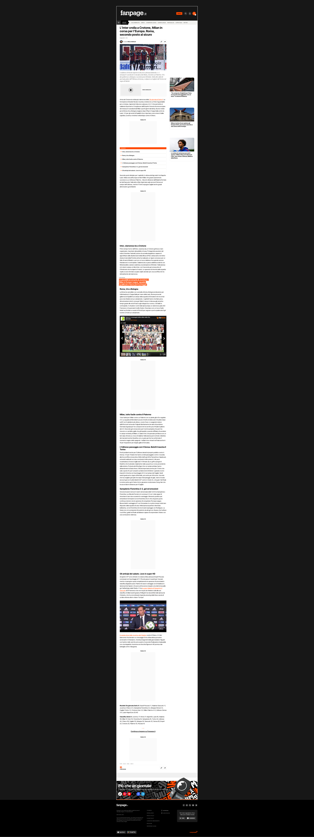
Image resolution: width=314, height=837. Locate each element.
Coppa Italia (179, 22)
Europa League (162, 22)
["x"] (134, 794)
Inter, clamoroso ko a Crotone (131, 152)
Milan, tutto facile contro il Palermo (132, 159)
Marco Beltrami (132, 41)
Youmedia (149, 810)
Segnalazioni (150, 813)
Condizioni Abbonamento (153, 820)
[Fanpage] (122, 805)
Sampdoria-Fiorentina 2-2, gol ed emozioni (135, 167)
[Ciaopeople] (193, 832)
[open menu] (119, 23)
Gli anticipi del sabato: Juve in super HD (134, 170)
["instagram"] (124, 794)
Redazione (149, 823)
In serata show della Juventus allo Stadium (133, 635)
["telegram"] (143, 794)
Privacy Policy (150, 815)
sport (124, 22)
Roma (128, 763)
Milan (124, 763)
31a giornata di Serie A (156, 99)
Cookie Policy (150, 818)
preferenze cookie (151, 826)
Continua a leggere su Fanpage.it (143, 731)
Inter (121, 763)
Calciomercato (135, 22)
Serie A (143, 22)
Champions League (151, 22)
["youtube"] (129, 794)
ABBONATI (179, 13)
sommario (123, 148)
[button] (164, 41)
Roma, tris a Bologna (128, 155)
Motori (186, 22)
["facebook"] (138, 794)
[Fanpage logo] (131, 13)
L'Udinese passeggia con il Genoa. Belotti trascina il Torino (139, 163)
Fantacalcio (170, 22)
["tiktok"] (120, 794)
